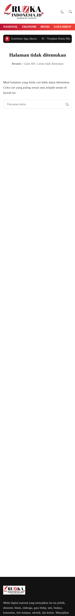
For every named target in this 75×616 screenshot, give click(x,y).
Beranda (16, 63)
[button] (62, 11)
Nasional (10, 26)
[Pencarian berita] (67, 104)
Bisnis (45, 26)
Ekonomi (29, 26)
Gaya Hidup (62, 26)
